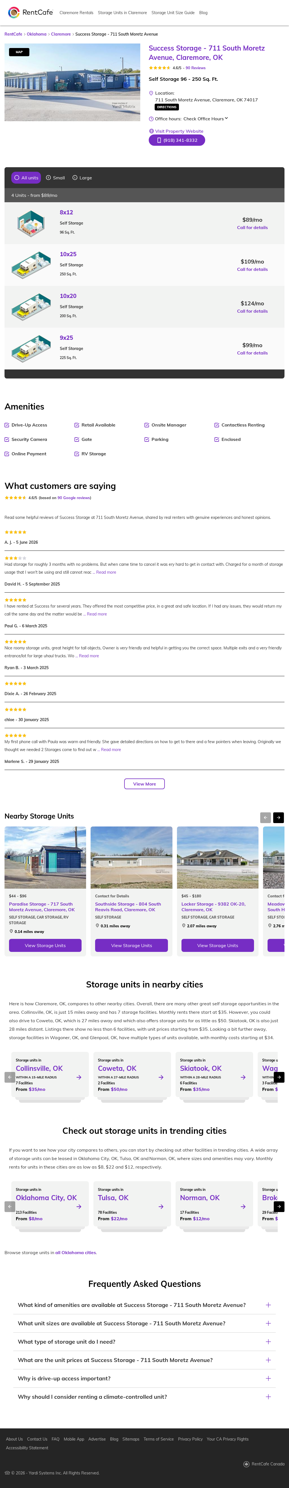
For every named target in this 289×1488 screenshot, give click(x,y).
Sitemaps (130, 1439)
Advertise (97, 1439)
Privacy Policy (190, 1439)
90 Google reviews (74, 497)
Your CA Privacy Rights (228, 1439)
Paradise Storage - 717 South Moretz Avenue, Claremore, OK (42, 906)
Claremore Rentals (76, 12)
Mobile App (74, 1439)
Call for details (252, 227)
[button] (177, 140)
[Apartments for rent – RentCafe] (30, 12)
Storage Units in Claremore (122, 12)
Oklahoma (37, 34)
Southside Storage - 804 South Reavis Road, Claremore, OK (128, 906)
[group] (26, 178)
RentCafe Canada (268, 1464)
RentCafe (13, 34)
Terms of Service (159, 1439)
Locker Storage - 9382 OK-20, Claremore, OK (213, 906)
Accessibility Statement (27, 1447)
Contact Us (37, 1439)
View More (144, 784)
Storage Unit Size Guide (173, 12)
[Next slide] (132, 82)
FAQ (56, 1439)
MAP (19, 52)
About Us (14, 1439)
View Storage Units (45, 945)
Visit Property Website (179, 131)
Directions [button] (166, 107)
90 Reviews (196, 68)
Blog (203, 12)
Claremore (61, 34)
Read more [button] (106, 572)
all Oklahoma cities (75, 1252)
